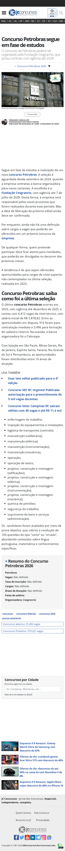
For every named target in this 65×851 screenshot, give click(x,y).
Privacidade (42, 820)
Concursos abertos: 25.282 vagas (21, 624)
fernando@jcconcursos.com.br (24, 122)
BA (32, 21)
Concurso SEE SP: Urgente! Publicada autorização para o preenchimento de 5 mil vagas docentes (35, 394)
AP (21, 21)
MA (61, 21)
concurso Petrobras (23, 175)
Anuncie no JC (23, 820)
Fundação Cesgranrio (16, 193)
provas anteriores (11, 618)
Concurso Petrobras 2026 (30, 66)
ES (49, 21)
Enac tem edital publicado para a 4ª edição (33, 380)
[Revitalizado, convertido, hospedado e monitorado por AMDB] (60, 846)
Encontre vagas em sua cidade (18, 684)
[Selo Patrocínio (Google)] (52, 12)
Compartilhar (32, 114)
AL (15, 21)
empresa (8, 238)
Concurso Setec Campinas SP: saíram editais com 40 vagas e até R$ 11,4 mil (35, 408)
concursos (7, 613)
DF (43, 21)
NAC (3, 21)
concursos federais (26, 613)
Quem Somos (23, 813)
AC (10, 21)
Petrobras (11, 572)
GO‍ (55, 21)
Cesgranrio (29, 600)
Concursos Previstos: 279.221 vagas (23, 631)
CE (38, 21)
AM (27, 21)
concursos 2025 (47, 613)
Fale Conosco (41, 813)
